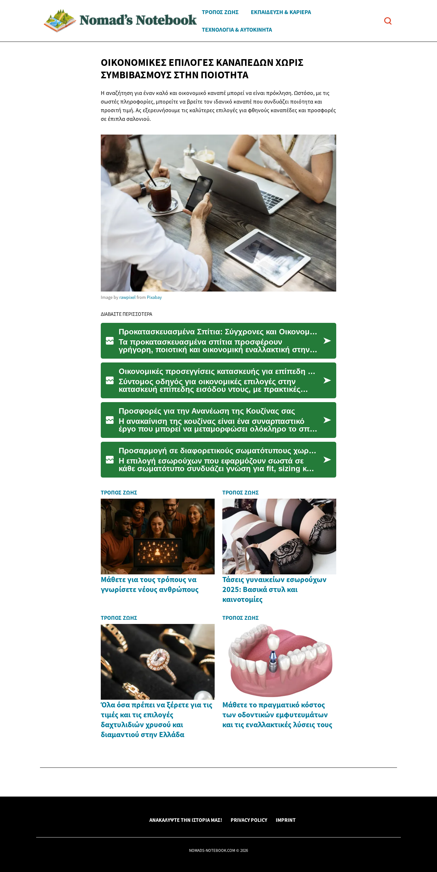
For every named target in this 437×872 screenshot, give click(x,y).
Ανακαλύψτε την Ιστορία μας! (185, 820)
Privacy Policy (249, 820)
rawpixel (127, 297)
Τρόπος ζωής (220, 12)
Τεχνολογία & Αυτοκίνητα (237, 29)
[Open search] (388, 21)
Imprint (286, 820)
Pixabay (154, 297)
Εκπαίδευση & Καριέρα (281, 12)
